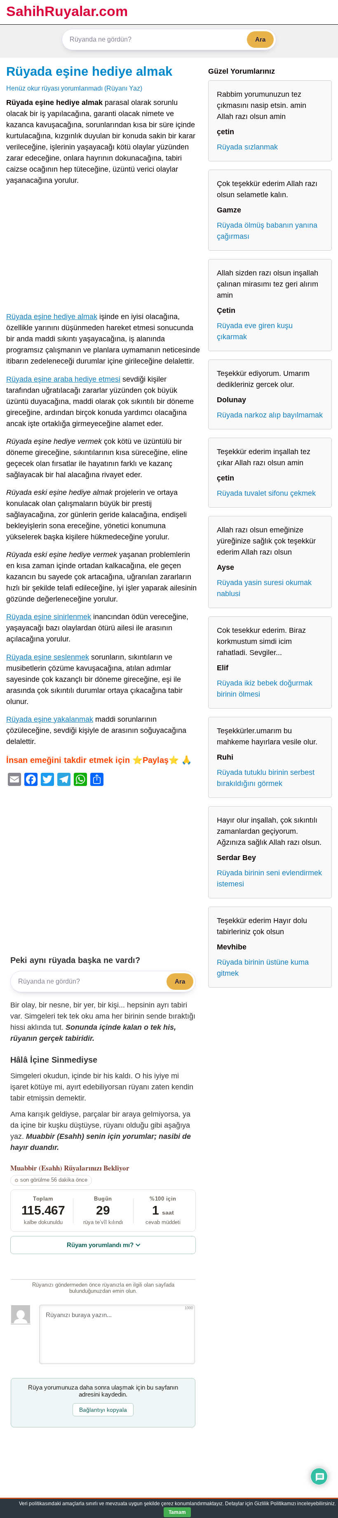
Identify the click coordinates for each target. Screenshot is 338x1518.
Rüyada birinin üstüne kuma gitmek (263, 967)
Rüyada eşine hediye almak (89, 71)
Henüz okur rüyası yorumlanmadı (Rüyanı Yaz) (74, 88)
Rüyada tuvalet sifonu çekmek (266, 493)
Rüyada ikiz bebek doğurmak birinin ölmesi (264, 688)
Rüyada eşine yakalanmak (49, 719)
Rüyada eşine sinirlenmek (48, 617)
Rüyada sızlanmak (247, 147)
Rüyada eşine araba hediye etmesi (63, 379)
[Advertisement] (103, 250)
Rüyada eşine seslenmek (47, 657)
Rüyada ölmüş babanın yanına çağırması (267, 230)
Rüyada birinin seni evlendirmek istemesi (269, 878)
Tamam (177, 1512)
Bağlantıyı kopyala (103, 1409)
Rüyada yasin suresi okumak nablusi (264, 588)
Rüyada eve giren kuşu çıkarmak (255, 331)
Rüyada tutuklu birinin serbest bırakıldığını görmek (266, 778)
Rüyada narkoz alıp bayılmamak (270, 415)
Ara (260, 39)
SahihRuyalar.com (67, 11)
